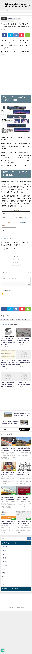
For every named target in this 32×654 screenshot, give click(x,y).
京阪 (3, 584)
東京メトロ (5, 569)
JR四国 (4, 558)
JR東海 (4, 550)
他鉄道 (10, 18)
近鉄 (3, 580)
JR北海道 (4, 565)
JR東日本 (4, 546)
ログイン (28, 272)
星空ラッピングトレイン (8, 21)
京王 (3, 576)
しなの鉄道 (3, 18)
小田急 (3, 573)
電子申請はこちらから (8, 238)
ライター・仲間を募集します (20, 10)
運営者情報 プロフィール (6, 10)
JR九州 (4, 561)
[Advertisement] (16, 75)
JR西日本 (4, 554)
